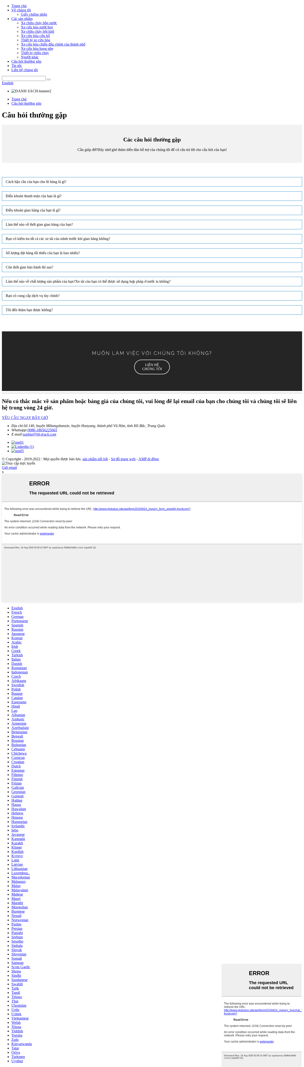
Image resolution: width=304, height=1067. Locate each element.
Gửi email (9, 467)
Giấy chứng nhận (34, 14)
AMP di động (148, 459)
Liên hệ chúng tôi (24, 70)
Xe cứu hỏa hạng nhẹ (37, 49)
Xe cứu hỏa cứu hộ (35, 36)
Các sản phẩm (22, 19)
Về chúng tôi (21, 10)
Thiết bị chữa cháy (35, 53)
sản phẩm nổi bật (95, 459)
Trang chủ (19, 6)
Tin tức (16, 66)
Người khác (30, 57)
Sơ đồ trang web (123, 459)
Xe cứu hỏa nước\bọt (37, 27)
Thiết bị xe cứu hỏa (35, 40)
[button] (152, 367)
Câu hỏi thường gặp (26, 61)
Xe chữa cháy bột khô (37, 31)
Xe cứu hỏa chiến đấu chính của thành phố (53, 44)
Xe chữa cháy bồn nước (39, 23)
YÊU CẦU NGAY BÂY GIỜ (25, 418)
